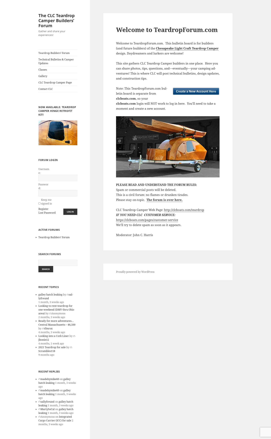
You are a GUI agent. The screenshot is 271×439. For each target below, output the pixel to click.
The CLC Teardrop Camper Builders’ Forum (56, 20)
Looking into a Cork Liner (53, 336)
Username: (43, 171)
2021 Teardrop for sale (52, 347)
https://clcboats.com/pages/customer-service (147, 220)
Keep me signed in (46, 201)
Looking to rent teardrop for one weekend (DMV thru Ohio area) (56, 309)
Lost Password (47, 212)
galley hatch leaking (50, 294)
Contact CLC (45, 89)
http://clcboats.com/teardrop (184, 210)
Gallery (42, 76)
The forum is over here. (164, 200)
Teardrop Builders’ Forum (54, 53)
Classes (42, 69)
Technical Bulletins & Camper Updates (56, 61)
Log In (70, 211)
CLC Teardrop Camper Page (55, 82)
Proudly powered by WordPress (135, 272)
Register (43, 209)
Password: (43, 186)
